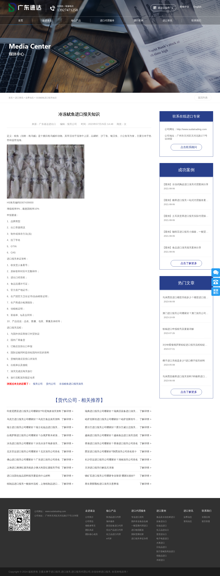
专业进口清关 (137, 517)
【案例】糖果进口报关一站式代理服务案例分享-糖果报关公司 (186, 200)
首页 (20, 20)
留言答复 (206, 521)
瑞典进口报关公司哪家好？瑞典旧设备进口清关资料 (118, 411)
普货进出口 (161, 534)
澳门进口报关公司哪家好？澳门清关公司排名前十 (186, 313)
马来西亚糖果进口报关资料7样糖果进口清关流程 (186, 376)
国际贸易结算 (137, 534)
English (197, 6)
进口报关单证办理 (139, 538)
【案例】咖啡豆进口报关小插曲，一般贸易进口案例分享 (186, 231)
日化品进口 (161, 547)
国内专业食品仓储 (139, 521)
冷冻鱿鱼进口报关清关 (71, 383)
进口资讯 (167, 20)
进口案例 (138, 20)
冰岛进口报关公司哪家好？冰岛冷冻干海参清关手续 (40, 443)
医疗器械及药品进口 (165, 551)
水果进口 (160, 543)
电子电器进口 (162, 538)
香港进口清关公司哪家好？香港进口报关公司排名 (118, 443)
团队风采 (89, 530)
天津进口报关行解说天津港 (118, 467)
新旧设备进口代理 (114, 525)
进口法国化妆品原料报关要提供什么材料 (40, 475)
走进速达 (47, 20)
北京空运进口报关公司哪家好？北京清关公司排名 (40, 451)
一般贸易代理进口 (139, 525)
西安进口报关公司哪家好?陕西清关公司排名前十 (118, 451)
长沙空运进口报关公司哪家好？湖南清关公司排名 (118, 459)
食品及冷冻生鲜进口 (165, 517)
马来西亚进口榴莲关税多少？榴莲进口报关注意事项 (186, 297)
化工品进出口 (162, 530)
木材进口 (160, 560)
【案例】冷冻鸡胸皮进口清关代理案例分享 (185, 184)
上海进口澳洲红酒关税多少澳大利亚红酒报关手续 (40, 467)
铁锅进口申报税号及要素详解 (178, 329)
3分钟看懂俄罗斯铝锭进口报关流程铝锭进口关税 (186, 344)
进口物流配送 (137, 530)
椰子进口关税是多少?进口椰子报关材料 (184, 360)
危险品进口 (161, 556)
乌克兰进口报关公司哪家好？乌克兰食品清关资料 (40, 419)
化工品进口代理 (113, 534)
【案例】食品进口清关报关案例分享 (182, 247)
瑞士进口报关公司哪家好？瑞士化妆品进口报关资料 (40, 427)
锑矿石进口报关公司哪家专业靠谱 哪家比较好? (118, 475)
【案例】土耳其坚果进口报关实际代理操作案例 (186, 216)
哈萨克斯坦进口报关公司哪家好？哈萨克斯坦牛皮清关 (118, 419)
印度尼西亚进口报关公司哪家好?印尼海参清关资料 (40, 411)
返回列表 (203, 97)
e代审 (109, 538)
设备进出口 (161, 521)
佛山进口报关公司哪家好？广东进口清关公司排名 (40, 459)
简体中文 (184, 6)
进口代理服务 (107, 20)
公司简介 (89, 517)
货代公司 (51, 383)
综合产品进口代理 (114, 530)
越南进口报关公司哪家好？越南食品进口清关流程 (118, 435)
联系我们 (196, 20)
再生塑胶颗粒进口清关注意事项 (118, 483)
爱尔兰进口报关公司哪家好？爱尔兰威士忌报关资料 (118, 427)
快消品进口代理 (113, 517)
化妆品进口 (161, 525)
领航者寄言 (90, 525)
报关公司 (38, 383)
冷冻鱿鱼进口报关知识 (46, 98)
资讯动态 (188, 521)
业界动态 (29, 98)
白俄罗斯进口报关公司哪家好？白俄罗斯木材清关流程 (40, 435)
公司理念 (89, 521)
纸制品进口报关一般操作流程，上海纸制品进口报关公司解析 (40, 483)
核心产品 (76, 20)
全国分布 (206, 517)
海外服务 (110, 521)
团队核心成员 (91, 534)
